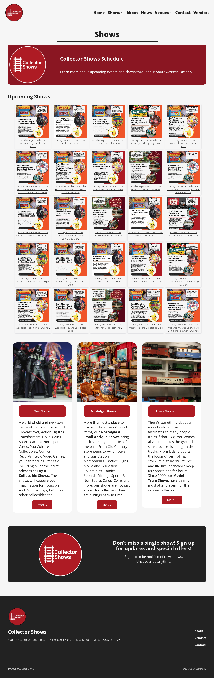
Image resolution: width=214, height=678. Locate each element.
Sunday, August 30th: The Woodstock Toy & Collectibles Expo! (32, 143)
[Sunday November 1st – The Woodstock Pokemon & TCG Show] (32, 306)
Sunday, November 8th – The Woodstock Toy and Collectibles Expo (70, 327)
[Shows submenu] (122, 12)
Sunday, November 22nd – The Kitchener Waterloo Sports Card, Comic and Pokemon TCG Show (183, 327)
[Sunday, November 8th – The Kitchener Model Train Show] (108, 306)
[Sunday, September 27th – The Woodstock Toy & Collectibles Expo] (32, 214)
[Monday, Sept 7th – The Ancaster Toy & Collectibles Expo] (108, 122)
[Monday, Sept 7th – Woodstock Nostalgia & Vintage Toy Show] (145, 122)
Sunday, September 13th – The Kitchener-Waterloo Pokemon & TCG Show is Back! (70, 189)
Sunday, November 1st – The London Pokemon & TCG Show (146, 280)
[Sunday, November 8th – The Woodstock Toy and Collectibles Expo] (70, 306)
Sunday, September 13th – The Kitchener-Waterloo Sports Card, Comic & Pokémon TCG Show (33, 189)
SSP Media (201, 668)
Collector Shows (27, 631)
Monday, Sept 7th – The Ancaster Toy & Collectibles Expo (108, 142)
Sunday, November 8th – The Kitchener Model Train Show (108, 326)
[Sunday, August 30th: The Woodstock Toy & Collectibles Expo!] (32, 122)
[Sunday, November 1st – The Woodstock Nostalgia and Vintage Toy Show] (183, 260)
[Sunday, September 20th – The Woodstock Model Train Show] (145, 168)
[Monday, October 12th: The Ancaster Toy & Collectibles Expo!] (32, 260)
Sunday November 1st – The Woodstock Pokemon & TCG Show (33, 326)
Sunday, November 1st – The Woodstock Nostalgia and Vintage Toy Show (183, 281)
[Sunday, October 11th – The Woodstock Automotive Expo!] (183, 214)
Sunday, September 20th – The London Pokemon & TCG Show (108, 188)
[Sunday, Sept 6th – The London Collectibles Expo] (70, 122)
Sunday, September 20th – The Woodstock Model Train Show (146, 188)
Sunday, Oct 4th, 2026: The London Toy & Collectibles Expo (145, 234)
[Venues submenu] (171, 12)
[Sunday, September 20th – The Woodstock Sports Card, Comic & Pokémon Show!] (183, 168)
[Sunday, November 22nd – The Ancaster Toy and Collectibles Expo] (145, 306)
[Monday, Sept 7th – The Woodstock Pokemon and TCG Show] (183, 122)
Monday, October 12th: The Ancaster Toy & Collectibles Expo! (33, 280)
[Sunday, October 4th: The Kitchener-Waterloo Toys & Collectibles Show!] (70, 214)
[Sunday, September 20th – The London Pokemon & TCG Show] (108, 168)
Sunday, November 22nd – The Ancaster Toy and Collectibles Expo (146, 326)
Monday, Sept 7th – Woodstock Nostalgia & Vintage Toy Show (145, 142)
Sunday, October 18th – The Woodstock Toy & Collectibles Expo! (70, 281)
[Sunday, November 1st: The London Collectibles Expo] (108, 260)
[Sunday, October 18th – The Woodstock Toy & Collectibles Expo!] (70, 260)
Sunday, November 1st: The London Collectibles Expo (108, 280)
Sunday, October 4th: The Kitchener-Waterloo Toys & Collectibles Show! (70, 235)
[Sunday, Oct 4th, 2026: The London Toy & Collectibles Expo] (145, 214)
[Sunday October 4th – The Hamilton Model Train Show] (108, 214)
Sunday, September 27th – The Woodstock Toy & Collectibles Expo (33, 234)
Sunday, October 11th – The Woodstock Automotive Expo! (183, 234)
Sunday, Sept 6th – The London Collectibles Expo (70, 142)
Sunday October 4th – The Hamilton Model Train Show (108, 234)
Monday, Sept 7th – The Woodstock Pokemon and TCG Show (183, 143)
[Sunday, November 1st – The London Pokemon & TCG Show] (145, 260)
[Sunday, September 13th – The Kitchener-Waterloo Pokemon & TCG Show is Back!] (70, 168)
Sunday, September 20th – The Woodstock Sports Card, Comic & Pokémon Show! (183, 189)
